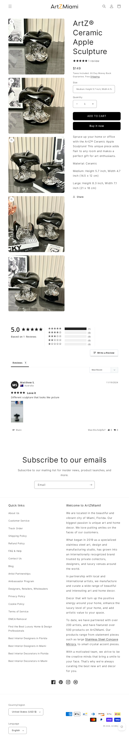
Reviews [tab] (17, 362)
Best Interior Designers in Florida (27, 638)
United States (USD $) (24, 711)
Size (75, 82)
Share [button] (80, 196)
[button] (10, 6)
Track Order (15, 528)
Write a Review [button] (106, 352)
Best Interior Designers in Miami (27, 645)
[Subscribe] (91, 485)
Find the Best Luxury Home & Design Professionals (30, 628)
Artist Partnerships (19, 573)
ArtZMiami (116, 726)
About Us (13, 513)
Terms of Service (18, 611)
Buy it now (97, 125)
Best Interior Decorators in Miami (27, 661)
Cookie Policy (16, 603)
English (16, 730)
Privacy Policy (16, 596)
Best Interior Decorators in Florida (28, 653)
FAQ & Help (15, 550)
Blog (11, 566)
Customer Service (19, 520)
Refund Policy (16, 543)
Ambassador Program (21, 581)
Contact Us (15, 558)
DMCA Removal (17, 619)
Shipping (95, 76)
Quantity (77, 97)
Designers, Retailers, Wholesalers (28, 588)
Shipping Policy (17, 535)
